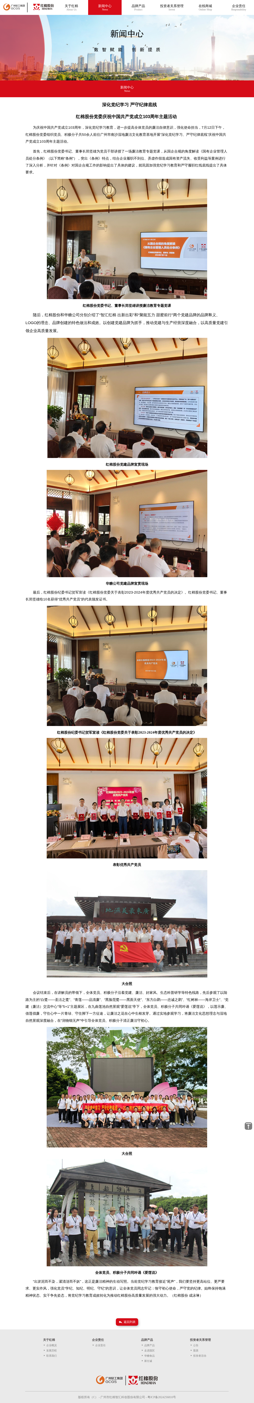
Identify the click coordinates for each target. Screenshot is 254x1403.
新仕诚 (146, 1361)
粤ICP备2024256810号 (161, 1397)
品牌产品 (148, 1345)
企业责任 (99, 1345)
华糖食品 (148, 1355)
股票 (194, 1350)
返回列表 (127, 1322)
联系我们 (50, 1355)
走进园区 (148, 1350)
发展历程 (50, 1350)
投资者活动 (198, 1355)
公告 (194, 1345)
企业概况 (50, 1345)
